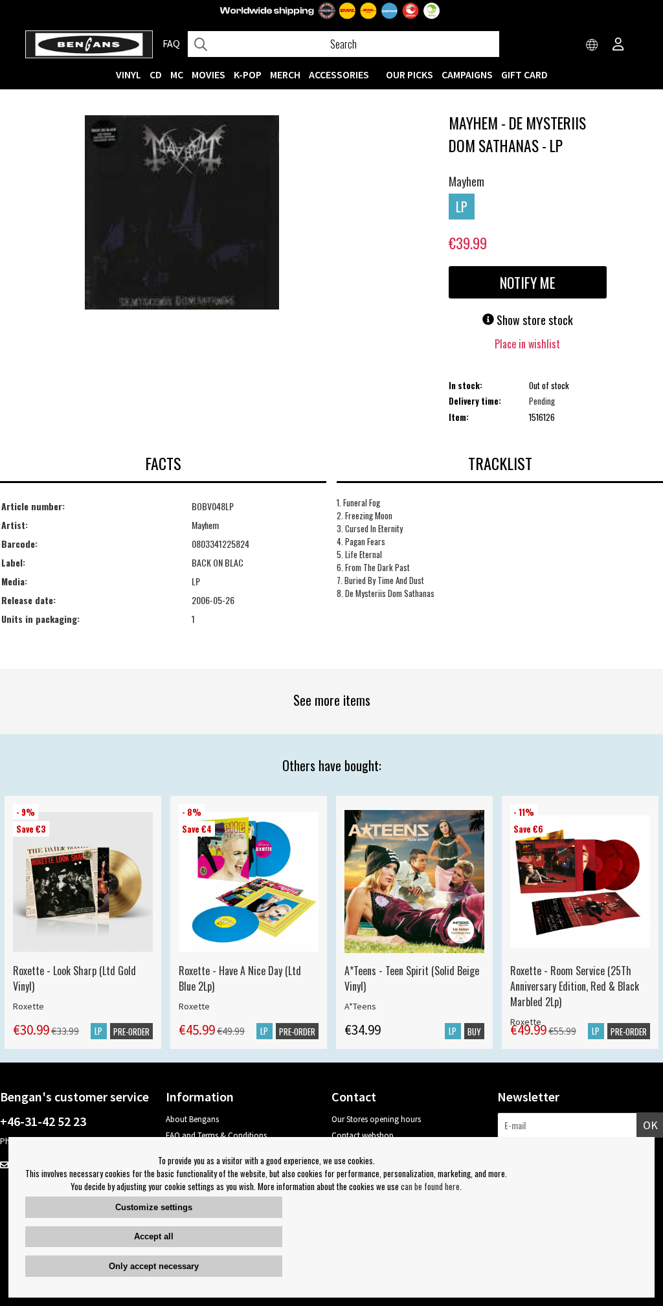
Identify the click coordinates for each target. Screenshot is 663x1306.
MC (176, 74)
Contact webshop (363, 1135)
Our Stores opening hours (376, 1119)
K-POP (248, 74)
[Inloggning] (618, 45)
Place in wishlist (527, 344)
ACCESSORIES (339, 74)
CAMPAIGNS (467, 74)
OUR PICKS (409, 74)
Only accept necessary (154, 1266)
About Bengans (192, 1119)
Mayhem (466, 181)
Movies (208, 74)
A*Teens (360, 1006)
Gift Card (524, 74)
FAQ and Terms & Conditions (216, 1135)
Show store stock (533, 319)
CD (156, 74)
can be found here (430, 1186)
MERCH (285, 74)
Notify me (528, 282)
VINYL (128, 74)
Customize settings (153, 1207)
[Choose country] (592, 45)
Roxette (28, 1006)
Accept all (154, 1236)
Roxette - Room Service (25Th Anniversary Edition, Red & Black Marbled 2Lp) (574, 986)
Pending (542, 400)
